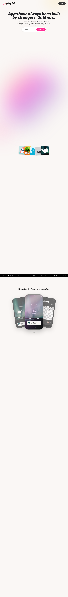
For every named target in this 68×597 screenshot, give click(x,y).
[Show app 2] (33, 332)
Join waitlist (41, 29)
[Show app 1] (32, 332)
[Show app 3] (34, 332)
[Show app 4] (35, 332)
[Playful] (8, 3)
